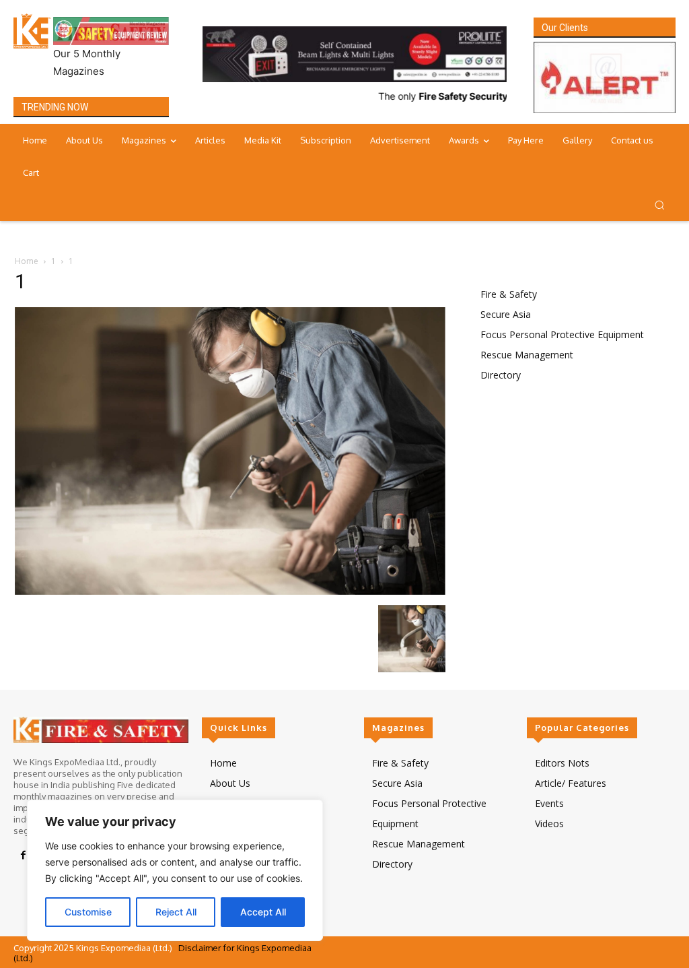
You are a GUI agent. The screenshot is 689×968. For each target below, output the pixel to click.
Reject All (175, 911)
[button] (659, 205)
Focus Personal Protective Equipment (562, 334)
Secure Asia (505, 314)
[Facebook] (22, 855)
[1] (230, 591)
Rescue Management (526, 354)
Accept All (263, 911)
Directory (500, 374)
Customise (88, 911)
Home (26, 261)
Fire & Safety (508, 294)
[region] (175, 870)
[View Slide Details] (355, 54)
